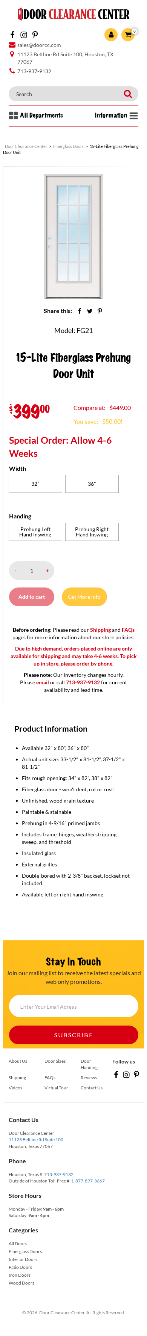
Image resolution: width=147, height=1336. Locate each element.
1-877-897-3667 (88, 1181)
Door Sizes (55, 1061)
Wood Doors (21, 1283)
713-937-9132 (59, 1174)
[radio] (35, 484)
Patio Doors (20, 1267)
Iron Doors (20, 1275)
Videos (15, 1087)
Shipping (100, 630)
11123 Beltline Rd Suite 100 (36, 1139)
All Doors (18, 1243)
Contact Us (92, 1087)
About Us (18, 1061)
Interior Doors (23, 1259)
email (42, 682)
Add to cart (31, 596)
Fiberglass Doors (25, 1251)
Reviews (89, 1077)
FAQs (128, 630)
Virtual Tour (56, 1087)
